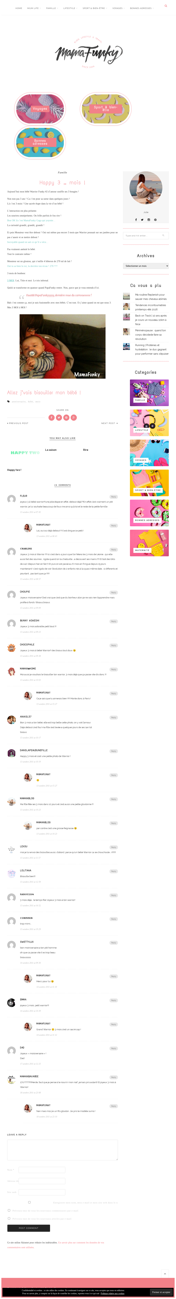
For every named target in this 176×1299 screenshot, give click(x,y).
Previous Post (19, 423)
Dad (22, 1048)
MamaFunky (43, 525)
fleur (23, 496)
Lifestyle (69, 8)
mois (37, 401)
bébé (30, 401)
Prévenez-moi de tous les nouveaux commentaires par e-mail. (46, 1210)
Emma (23, 999)
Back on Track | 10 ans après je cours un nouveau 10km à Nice (151, 320)
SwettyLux (27, 942)
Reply (113, 497)
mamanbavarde (29, 1076)
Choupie (25, 592)
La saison (51, 450)
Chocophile (27, 644)
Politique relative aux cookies (112, 1293)
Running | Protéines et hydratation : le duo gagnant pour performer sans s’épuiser (152, 349)
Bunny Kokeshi (29, 620)
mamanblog (27, 798)
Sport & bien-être (94, 8)
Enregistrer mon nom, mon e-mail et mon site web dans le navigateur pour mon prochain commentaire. (58, 1202)
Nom (10, 1170)
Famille (51, 8)
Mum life (33, 8)
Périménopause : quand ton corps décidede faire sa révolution (150, 334)
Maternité (142, 550)
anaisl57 (25, 717)
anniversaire (19, 401)
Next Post (108, 423)
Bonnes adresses (141, 8)
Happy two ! (14, 470)
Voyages (117, 8)
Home (18, 8)
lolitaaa (25, 870)
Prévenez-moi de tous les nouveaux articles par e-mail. (42, 1218)
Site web (11, 1192)
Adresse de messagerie (12, 1181)
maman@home (28, 669)
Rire (85, 450)
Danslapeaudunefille (34, 750)
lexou (24, 846)
